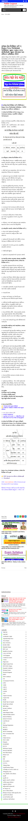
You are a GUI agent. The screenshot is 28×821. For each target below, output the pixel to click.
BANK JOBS (6, 645)
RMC (4, 756)
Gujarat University (7, 695)
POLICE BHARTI (7, 750)
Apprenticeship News (8, 638)
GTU (4, 693)
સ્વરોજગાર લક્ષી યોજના (9, 799)
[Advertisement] (14, 31)
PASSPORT (6, 744)
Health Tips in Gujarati (8, 702)
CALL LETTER (7, 653)
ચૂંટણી (4, 775)
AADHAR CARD (7, 636)
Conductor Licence (7, 657)
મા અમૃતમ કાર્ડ (6, 788)
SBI (4, 759)
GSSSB (5, 691)
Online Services (6, 737)
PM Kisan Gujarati (7, 748)
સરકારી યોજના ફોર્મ (8, 797)
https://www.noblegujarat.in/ (19, 813)
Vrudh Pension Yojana (8, 767)
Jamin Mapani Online (8, 712)
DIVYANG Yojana (7, 666)
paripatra (5, 742)
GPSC (4, 683)
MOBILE (5, 729)
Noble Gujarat (10, 3)
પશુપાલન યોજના (7, 784)
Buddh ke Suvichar (7, 651)
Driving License (7, 670)
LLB (4, 723)
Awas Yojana (6, 640)
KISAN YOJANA (7, 719)
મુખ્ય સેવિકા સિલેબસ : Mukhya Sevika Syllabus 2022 (13, 562)
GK (4, 678)
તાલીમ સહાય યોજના (8, 782)
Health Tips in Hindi (8, 704)
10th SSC (5, 632)
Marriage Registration (8, 725)
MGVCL (5, 727)
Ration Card (6, 754)
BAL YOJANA (7, 642)
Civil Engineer (6, 655)
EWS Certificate (7, 676)
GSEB (4, 685)
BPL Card (5, 649)
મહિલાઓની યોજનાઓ (8, 786)
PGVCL (5, 746)
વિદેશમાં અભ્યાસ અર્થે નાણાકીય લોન (12, 792)
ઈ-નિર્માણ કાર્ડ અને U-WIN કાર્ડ (10, 769)
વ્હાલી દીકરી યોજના (8, 794)
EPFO (4, 674)
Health (4, 699)
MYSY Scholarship (7, 731)
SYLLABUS (6, 761)
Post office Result (7, 752)
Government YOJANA (8, 680)
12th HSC (5, 634)
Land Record (6, 721)
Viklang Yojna (6, 765)
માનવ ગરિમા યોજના (8, 790)
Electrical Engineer (7, 672)
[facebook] (23, 1)
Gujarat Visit (6, 697)
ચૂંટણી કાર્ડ (5, 778)
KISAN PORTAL (7, 716)
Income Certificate (7, 708)
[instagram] (26, 1)
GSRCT (5, 689)
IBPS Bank (5, 706)
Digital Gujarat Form (8, 664)
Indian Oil (5, 710)
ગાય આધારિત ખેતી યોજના (9, 773)
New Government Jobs (8, 733)
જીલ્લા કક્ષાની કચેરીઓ (8, 780)
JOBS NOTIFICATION (9, 714)
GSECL (5, 687)
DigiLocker (5, 661)
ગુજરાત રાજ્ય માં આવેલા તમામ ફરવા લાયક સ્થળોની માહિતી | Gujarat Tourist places (17, 619)
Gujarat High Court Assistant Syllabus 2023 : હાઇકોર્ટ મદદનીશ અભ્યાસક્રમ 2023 (12, 547)
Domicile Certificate (7, 668)
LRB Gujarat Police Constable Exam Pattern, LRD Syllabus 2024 (13, 532)
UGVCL (5, 763)
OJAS (4, 735)
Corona (4, 659)
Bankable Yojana (7, 647)
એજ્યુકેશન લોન (7, 771)
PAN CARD (6, 740)
